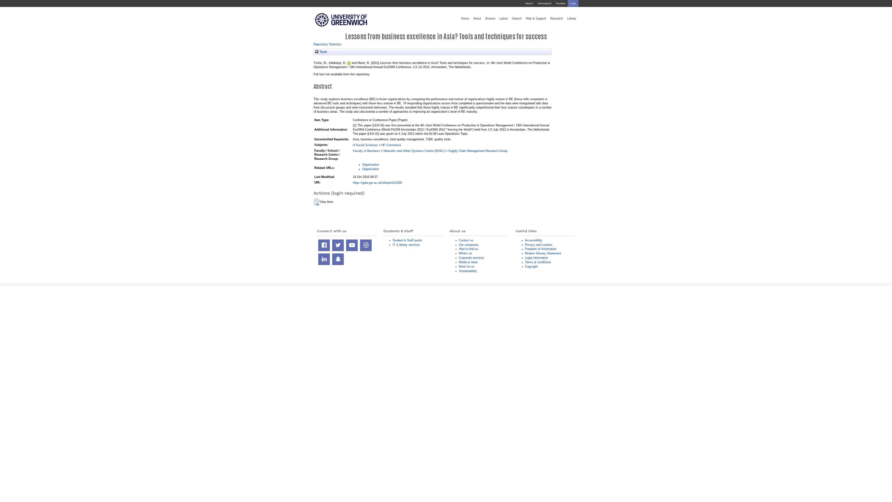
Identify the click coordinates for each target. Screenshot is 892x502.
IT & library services (406, 244)
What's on (465, 253)
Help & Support (536, 18)
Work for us (466, 266)
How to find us (468, 249)
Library (571, 18)
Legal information (536, 257)
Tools (322, 52)
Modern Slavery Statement (543, 253)
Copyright (531, 266)
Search (529, 3)
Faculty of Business (366, 151)
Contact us (466, 240)
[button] (316, 202)
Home (465, 18)
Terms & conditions (538, 262)
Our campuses (469, 244)
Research (556, 18)
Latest (503, 18)
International (544, 3)
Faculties (560, 3)
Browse (490, 18)
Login (573, 3)
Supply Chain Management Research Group (477, 151)
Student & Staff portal (407, 240)
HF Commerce (391, 145)
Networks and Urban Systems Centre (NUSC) (414, 151)
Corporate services (471, 257)
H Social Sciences (365, 145)
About (477, 18)
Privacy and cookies (538, 244)
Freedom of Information (540, 249)
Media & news (468, 262)
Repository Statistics (328, 44)
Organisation (370, 164)
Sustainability (468, 271)
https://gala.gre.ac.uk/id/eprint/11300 (377, 182)
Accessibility (533, 240)
